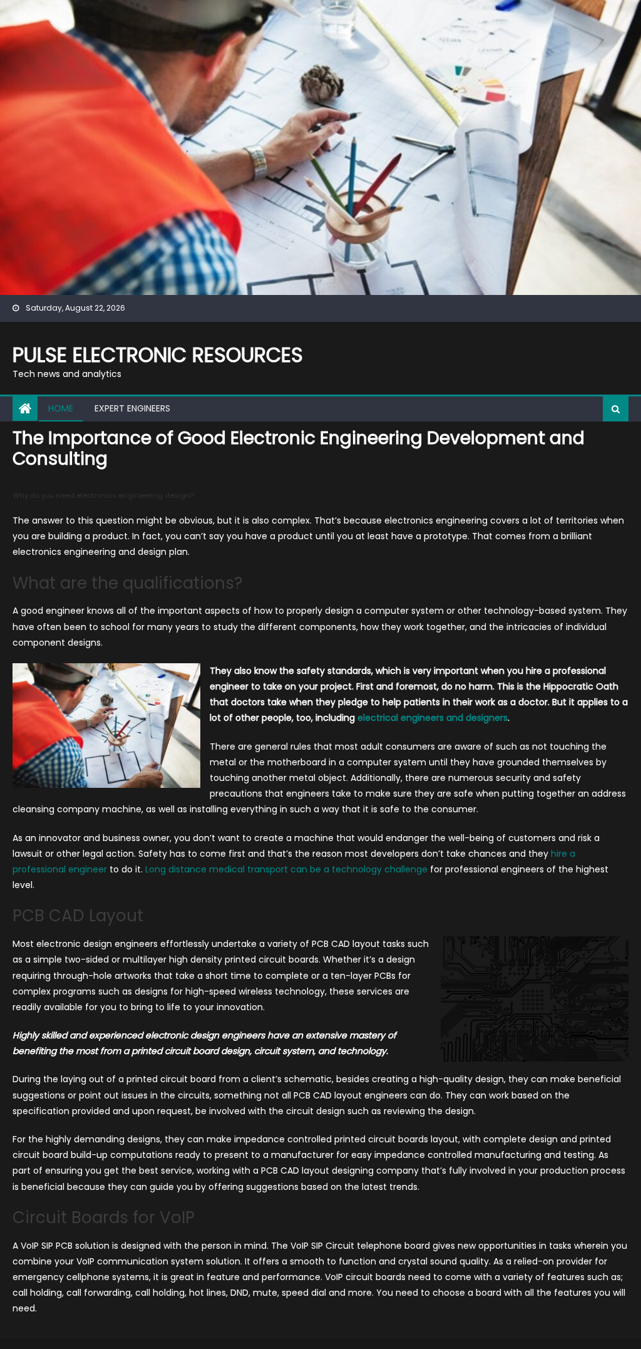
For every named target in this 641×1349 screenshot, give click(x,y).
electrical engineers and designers (432, 717)
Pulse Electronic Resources (158, 355)
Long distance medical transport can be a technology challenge (286, 869)
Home (60, 408)
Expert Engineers (132, 408)
